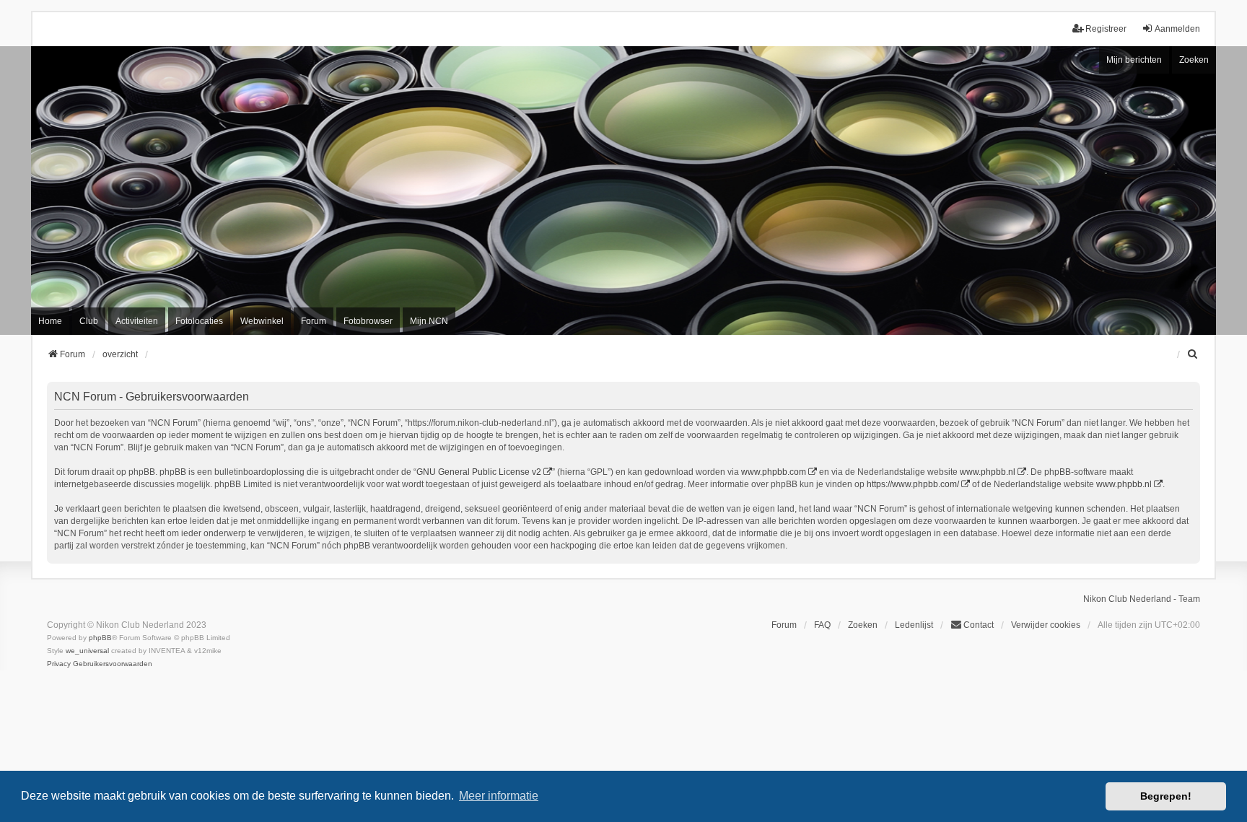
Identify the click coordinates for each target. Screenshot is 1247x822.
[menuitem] (1193, 354)
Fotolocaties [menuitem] (199, 321)
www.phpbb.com (773, 472)
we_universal (87, 651)
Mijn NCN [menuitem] (429, 321)
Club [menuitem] (88, 321)
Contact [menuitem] (978, 625)
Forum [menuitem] (313, 321)
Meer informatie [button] (498, 796)
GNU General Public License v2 (478, 472)
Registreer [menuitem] (1105, 29)
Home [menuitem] (50, 321)
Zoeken (1194, 60)
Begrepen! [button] (1165, 796)
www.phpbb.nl (987, 472)
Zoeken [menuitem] (863, 625)
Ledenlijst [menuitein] (914, 625)
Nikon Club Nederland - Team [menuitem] (1141, 599)
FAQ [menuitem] (822, 625)
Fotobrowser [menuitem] (368, 321)
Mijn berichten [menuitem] (1134, 60)
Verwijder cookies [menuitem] (1045, 625)
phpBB (100, 638)
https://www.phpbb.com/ (913, 484)
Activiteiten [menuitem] (136, 321)
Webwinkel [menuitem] (262, 321)
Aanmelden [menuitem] (1177, 29)
